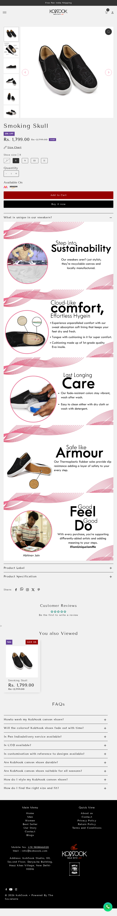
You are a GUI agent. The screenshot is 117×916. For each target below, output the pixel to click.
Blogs (30, 835)
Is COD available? (17, 745)
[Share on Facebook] (16, 589)
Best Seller (30, 824)
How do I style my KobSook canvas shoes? (36, 779)
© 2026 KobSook (16, 895)
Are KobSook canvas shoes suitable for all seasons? (43, 771)
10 (34, 160)
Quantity (11, 168)
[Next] (108, 72)
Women (30, 820)
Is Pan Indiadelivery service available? (33, 736)
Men (30, 816)
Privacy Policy (86, 820)
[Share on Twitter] (33, 589)
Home (30, 813)
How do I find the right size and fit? (31, 788)
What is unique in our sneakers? (28, 217)
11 (44, 160)
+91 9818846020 (38, 847)
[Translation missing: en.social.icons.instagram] (27, 589)
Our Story (30, 827)
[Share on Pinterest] (38, 589)
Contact (30, 831)
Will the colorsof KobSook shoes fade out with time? (44, 728)
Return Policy (87, 824)
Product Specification (20, 576)
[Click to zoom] (108, 31)
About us (87, 813)
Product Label (14, 568)
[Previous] (25, 72)
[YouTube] (10, 889)
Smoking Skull (18, 680)
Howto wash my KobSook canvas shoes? (34, 719)
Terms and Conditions (87, 827)
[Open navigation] (4, 12)
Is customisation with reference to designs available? (44, 753)
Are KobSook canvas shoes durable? (31, 762)
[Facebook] (6, 889)
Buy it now (58, 204)
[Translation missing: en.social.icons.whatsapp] (22, 589)
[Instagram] (16, 889)
